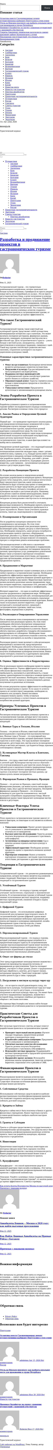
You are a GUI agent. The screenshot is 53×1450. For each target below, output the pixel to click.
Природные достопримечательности (21, 96)
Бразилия (9, 64)
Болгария (9, 62)
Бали (7, 57)
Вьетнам (9, 69)
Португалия (10, 94)
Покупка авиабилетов (14, 92)
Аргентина (10, 55)
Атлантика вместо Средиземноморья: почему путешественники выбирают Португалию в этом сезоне (24, 19)
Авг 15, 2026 (35, 1360)
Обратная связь (12, 1319)
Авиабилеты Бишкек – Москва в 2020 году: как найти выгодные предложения (24, 1224)
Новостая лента (12, 87)
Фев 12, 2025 (5, 1231)
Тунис (8, 108)
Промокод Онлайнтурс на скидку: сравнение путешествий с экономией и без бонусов (21, 1405)
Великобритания (12, 66)
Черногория (10, 115)
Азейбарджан (11, 52)
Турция (8, 110)
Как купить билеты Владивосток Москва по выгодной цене (26, 1186)
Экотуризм (10, 117)
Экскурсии (10, 119)
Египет (8, 73)
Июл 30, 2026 (35, 1395)
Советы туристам (12, 106)
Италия (8, 80)
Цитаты (8, 112)
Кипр (7, 82)
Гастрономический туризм (17, 71)
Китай (8, 85)
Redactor (7, 278)
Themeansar (5, 1447)
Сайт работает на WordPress (12, 1444)
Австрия (9, 50)
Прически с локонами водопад (13, 1188)
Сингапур (9, 103)
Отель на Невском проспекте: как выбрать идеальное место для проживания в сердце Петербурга (26, 24)
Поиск (3, 4)
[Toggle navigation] (1, 152)
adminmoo (24, 1360)
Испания (9, 78)
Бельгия (8, 59)
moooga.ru (5, 126)
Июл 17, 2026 (34, 1429)
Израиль (8, 76)
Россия (8, 101)
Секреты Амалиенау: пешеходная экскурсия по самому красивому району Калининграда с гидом (24, 33)
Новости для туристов (15, 89)
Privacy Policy (11, 1316)
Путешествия (11, 99)
